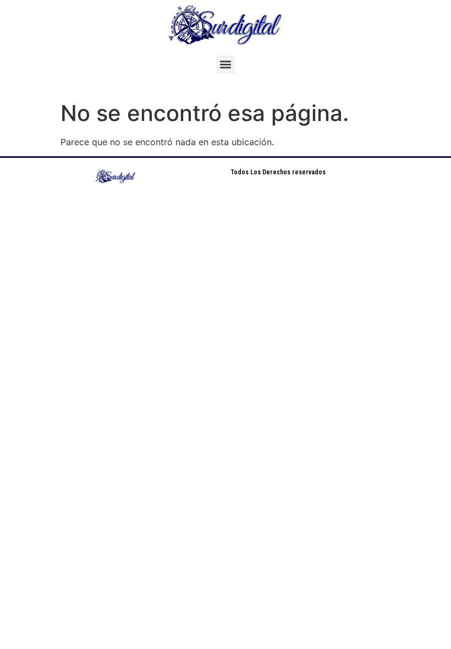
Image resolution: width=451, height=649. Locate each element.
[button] (226, 65)
